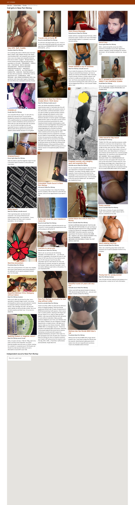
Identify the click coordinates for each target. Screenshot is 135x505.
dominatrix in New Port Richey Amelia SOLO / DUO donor (50, 100)
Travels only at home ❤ (47, 38)
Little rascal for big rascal (109, 138)
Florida (24, 5)
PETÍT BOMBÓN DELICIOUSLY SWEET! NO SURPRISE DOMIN (111, 80)
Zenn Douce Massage (77, 31)
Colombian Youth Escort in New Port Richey (50, 184)
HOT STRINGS (11, 2)
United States (17, 5)
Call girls (9, 5)
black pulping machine (107, 243)
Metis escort (13, 209)
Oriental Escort (13, 156)
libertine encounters (15, 263)
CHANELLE (12, 110)
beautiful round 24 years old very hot (81, 285)
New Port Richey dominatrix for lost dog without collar (52, 300)
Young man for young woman (110, 275)
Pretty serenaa (104, 205)
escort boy (103, 42)
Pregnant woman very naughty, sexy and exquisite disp (81, 162)
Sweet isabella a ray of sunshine (81, 66)
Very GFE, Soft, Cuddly (17, 48)
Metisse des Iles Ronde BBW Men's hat (82, 332)
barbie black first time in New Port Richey (82, 219)
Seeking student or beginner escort (21, 336)
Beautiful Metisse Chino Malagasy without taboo (21, 294)
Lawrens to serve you (46, 248)
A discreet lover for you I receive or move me (52, 220)
